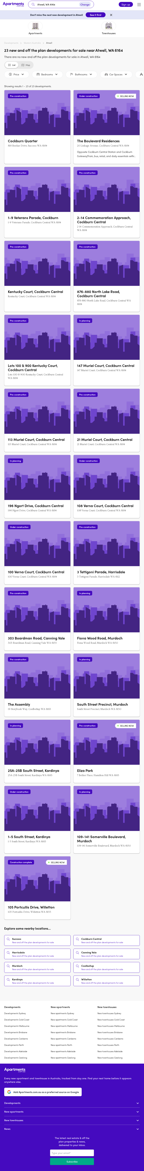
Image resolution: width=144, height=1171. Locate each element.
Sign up (126, 4)
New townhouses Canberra (110, 1038)
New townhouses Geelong (109, 1057)
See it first (95, 15)
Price (16, 74)
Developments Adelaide (15, 1051)
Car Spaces (115, 74)
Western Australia (32, 42)
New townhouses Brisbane (110, 1032)
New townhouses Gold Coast (111, 1019)
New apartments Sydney (62, 1013)
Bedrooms (47, 74)
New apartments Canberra (63, 1038)
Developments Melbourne (16, 1026)
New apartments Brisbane (63, 1032)
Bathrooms (81, 74)
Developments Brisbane (15, 1032)
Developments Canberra (16, 1038)
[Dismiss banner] (111, 15)
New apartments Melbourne (64, 1026)
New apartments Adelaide (63, 1051)
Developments (11, 42)
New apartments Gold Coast (64, 1019)
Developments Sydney (15, 1013)
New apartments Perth (61, 1045)
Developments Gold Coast (16, 1019)
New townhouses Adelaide (110, 1051)
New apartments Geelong (63, 1057)
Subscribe (72, 1161)
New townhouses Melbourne (111, 1026)
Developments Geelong (15, 1057)
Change (85, 4)
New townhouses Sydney (109, 1013)
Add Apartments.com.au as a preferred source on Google (46, 1092)
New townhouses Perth (108, 1045)
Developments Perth (14, 1045)
